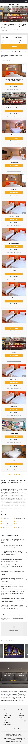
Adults (12, 40)
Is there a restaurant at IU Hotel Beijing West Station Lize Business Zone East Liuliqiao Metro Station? (12, 573)
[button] (1, 14)
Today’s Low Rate (14, 86)
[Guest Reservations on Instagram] (14, 729)
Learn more (3, 56)
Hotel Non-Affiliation (7, 724)
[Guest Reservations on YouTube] (22, 729)
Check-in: (4, 36)
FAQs (7, 713)
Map (8, 51)
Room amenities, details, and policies (14, 89)
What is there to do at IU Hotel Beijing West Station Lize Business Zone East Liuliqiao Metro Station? (12, 593)
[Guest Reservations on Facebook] (5, 729)
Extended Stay (21, 719)
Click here (12, 700)
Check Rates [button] (14, 84)
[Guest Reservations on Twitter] (9, 729)
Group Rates (21, 715)
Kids (20, 40)
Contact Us (21, 712)
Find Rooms (14, 46)
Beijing (22, 618)
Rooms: (3, 40)
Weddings (25, 51)
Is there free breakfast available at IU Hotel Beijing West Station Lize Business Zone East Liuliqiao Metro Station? (12, 586)
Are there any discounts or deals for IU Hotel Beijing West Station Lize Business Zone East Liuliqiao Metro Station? (12, 600)
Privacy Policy (7, 719)
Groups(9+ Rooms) (16, 51)
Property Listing (7, 722)
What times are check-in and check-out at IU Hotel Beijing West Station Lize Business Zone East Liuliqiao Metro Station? (12, 559)
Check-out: (17, 36)
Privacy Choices (20, 721)
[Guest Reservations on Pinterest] (18, 729)
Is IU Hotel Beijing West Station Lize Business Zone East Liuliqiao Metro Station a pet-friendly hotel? (12, 580)
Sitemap (7, 720)
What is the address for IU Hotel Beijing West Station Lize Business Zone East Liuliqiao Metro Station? (12, 541)
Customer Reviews (7, 715)
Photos (2, 51)
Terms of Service (6, 717)
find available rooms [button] (14, 474)
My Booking (21, 713)
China (6, 619)
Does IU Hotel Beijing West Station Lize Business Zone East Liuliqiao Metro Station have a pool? (11, 566)
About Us (7, 712)
